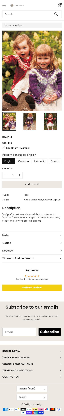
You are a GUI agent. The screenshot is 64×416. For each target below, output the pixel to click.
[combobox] (32, 14)
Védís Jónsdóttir (33, 199)
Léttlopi (47, 199)
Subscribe (49, 331)
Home (8, 25)
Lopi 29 (57, 199)
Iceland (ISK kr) (27, 388)
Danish (55, 161)
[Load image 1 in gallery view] (9, 121)
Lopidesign (37, 404)
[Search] (56, 14)
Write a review (32, 287)
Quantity (7, 168)
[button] (5, 5)
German (23, 161)
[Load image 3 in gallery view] (50, 121)
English (8, 161)
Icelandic (40, 161)
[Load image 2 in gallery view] (30, 121)
